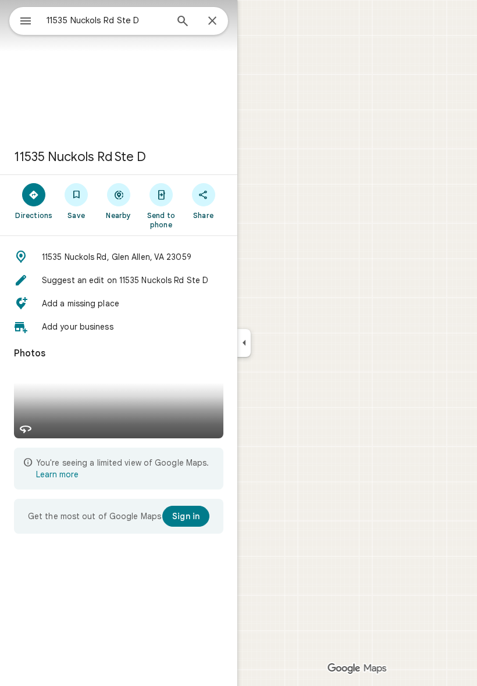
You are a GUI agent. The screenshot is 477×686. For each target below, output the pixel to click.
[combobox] (106, 20)
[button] (118, 257)
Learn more (57, 474)
